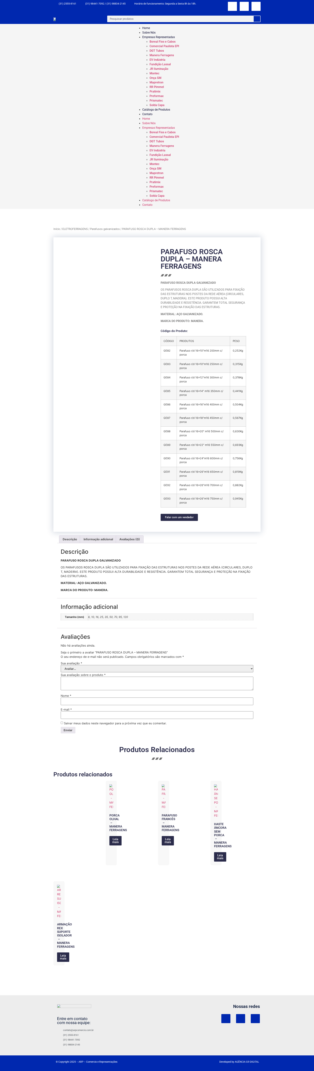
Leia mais (115, 840)
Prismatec (156, 100)
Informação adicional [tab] (98, 539)
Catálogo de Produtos (156, 109)
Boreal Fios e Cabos (163, 41)
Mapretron (156, 82)
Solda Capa (157, 105)
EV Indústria (157, 59)
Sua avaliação (71, 663)
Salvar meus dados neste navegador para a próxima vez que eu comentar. (115, 723)
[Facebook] (244, 6)
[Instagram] (232, 6)
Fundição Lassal (160, 64)
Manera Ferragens (162, 55)
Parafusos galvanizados (105, 229)
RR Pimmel (157, 87)
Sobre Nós (149, 32)
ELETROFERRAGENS (75, 229)
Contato (147, 114)
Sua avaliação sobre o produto (83, 674)
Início (56, 229)
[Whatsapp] (256, 6)
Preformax (157, 96)
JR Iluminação (159, 69)
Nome (66, 695)
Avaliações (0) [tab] (129, 539)
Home (146, 28)
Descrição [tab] (70, 539)
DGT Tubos (157, 50)
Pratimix (155, 91)
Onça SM (155, 78)
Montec (154, 73)
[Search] (257, 19)
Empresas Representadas (158, 37)
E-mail (66, 709)
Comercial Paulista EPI (164, 46)
